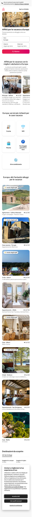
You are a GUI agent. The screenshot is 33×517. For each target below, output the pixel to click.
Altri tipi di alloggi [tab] (7, 455)
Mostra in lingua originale (22, 4)
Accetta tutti (16, 496)
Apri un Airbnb (24, 9)
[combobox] (16, 40)
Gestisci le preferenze (16, 505)
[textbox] (9, 46)
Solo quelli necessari (16, 501)
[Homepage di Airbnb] (3, 9)
